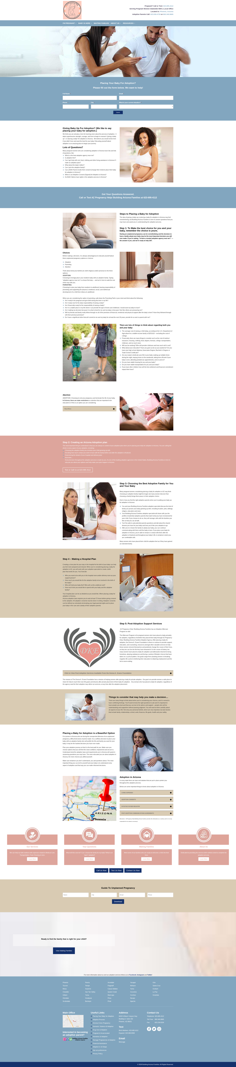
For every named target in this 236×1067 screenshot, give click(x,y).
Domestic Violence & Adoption (103, 1026)
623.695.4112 (168, 6)
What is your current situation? (130, 102)
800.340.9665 (168, 14)
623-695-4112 (150, 197)
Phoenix (163, 11)
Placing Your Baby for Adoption (103, 1016)
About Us (115, 23)
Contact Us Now (133, 870)
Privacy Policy (98, 1054)
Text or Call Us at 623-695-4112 (78, 470)
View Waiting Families (64, 951)
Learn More (32, 859)
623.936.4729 (155, 14)
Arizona (170, 11)
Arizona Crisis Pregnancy (101, 1023)
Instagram (140, 975)
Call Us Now (101, 870)
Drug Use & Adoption (100, 1030)
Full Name (66, 93)
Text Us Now (116, 870)
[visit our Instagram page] (159, 1029)
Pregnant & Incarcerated (101, 1033)
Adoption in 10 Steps (100, 1047)
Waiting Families (101, 23)
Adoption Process (99, 1019)
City (92, 102)
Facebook (132, 975)
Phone (65, 102)
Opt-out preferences (99, 1050)
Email (121, 93)
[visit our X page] (154, 1029)
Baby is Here (84, 23)
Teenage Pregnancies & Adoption (104, 1040)
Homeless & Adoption (100, 1036)
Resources (128, 23)
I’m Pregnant (69, 23)
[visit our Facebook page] (149, 1029)
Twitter (149, 975)
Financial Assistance (100, 1043)
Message (122, 1042)
